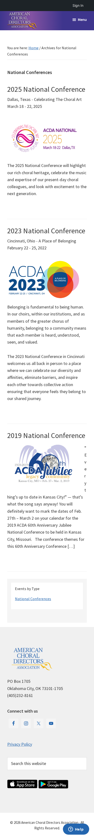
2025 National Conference (46, 89)
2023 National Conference (46, 230)
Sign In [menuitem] (78, 5)
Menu (82, 19)
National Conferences (33, 598)
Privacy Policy (19, 744)
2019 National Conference (46, 435)
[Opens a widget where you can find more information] (76, 830)
